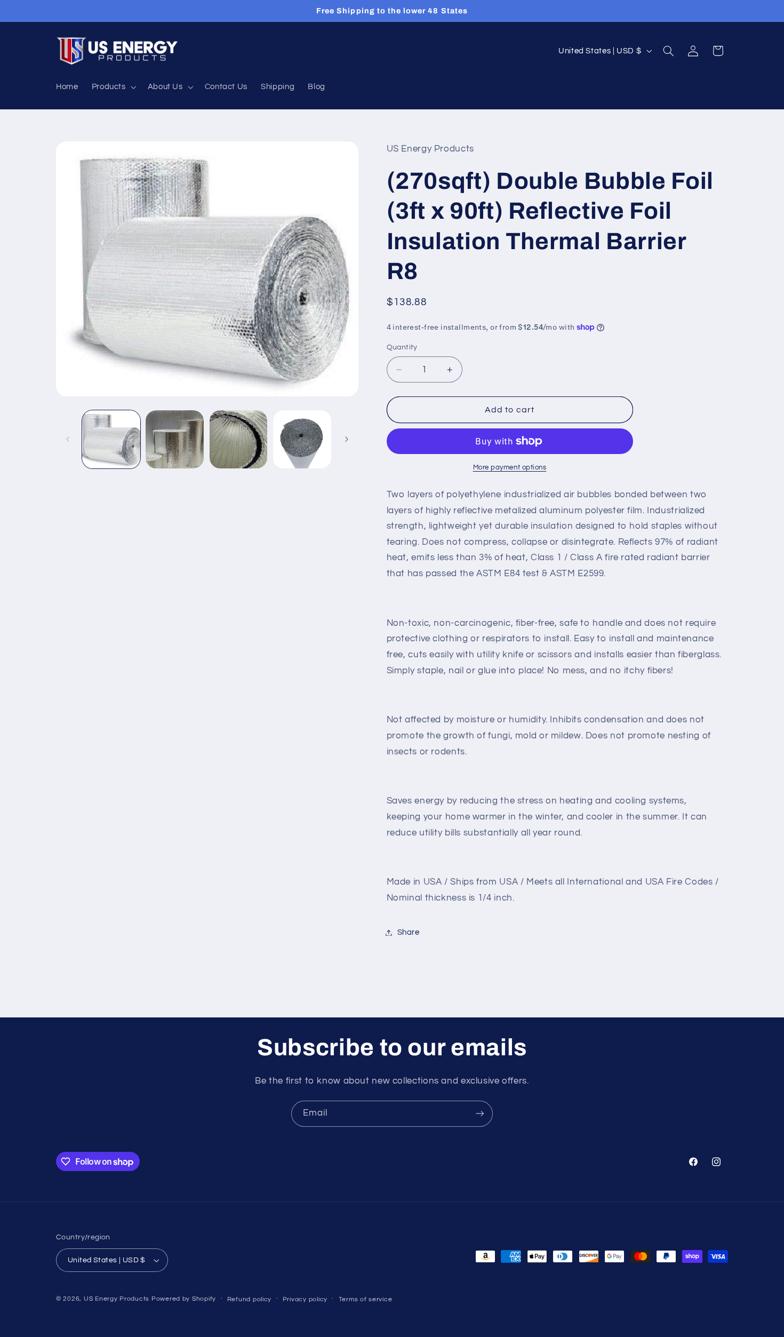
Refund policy (249, 1299)
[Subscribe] (480, 1114)
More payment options (510, 467)
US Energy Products (116, 1299)
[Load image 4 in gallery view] (302, 439)
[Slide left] (67, 439)
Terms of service (366, 1299)
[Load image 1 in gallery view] (111, 439)
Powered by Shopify (183, 1299)
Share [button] (408, 932)
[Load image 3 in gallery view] (239, 439)
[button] (113, 87)
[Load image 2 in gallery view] (175, 439)
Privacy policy (305, 1299)
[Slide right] (346, 439)
